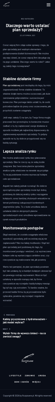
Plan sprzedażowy (11, 85)
